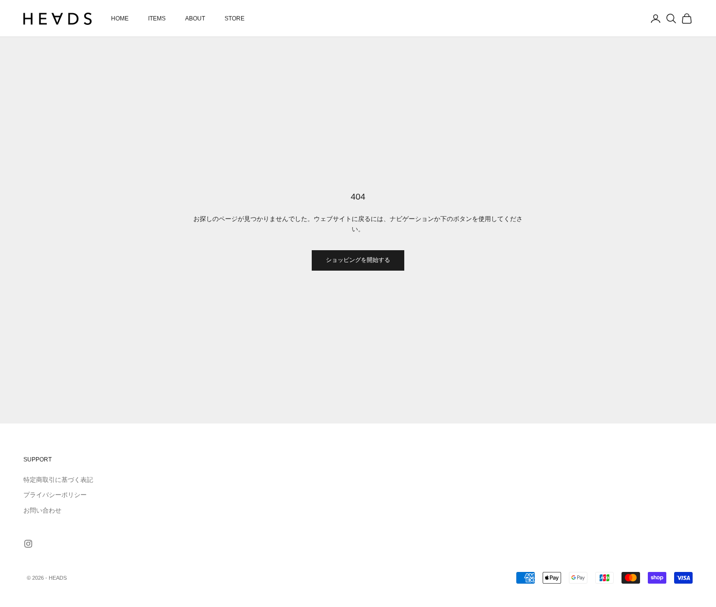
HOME (120, 18)
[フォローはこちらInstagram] (28, 544)
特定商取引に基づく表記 (58, 479)
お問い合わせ (42, 510)
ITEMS (157, 18)
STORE (235, 18)
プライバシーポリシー (55, 494)
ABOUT (195, 18)
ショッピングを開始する (358, 260)
